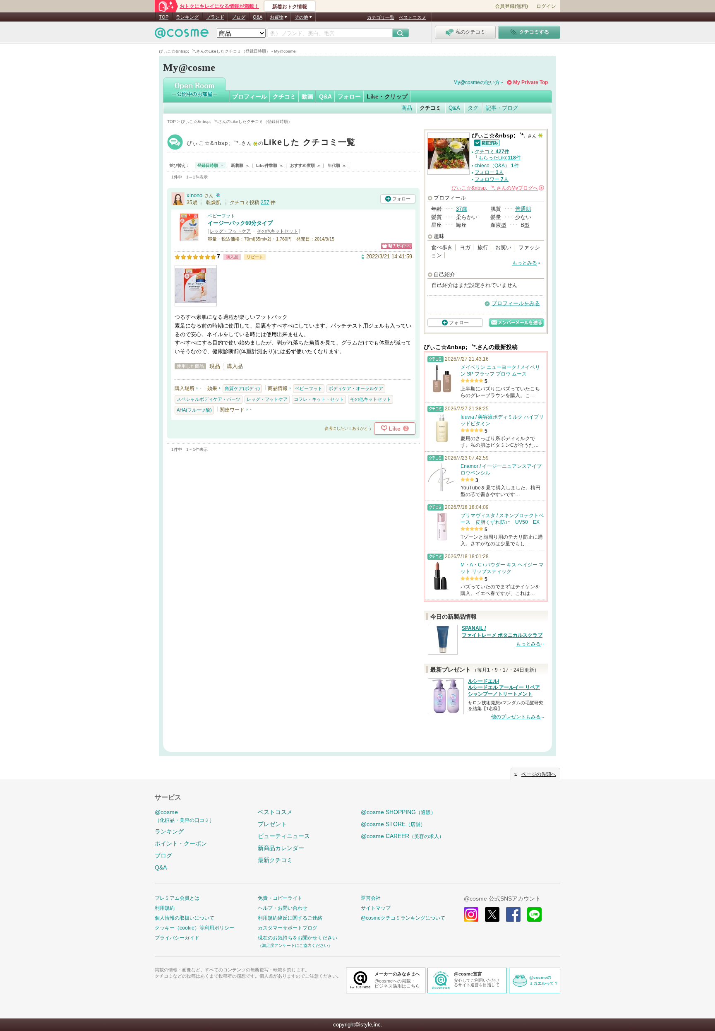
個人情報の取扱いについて (184, 918)
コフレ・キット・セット (319, 399)
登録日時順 (207, 165)
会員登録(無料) (511, 6)
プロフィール (249, 96)
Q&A (257, 16)
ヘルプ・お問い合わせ (282, 908)
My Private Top (530, 82)
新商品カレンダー (281, 848)
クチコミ (284, 96)
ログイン (546, 6)
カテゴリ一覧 (380, 17)
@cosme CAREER (402, 836)
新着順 (237, 165)
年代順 (334, 165)
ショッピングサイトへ (396, 246)
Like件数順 (266, 165)
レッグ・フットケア (230, 231)
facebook (513, 914)
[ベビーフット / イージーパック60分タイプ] (189, 238)
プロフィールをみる (516, 303)
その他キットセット (277, 231)
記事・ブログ (502, 108)
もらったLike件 (499, 158)
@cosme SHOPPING (398, 812)
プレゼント (272, 824)
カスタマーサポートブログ (287, 928)
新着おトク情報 (289, 7)
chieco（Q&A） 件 (497, 166)
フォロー (349, 96)
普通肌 (523, 209)
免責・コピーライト (280, 898)
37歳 (461, 209)
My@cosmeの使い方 (476, 82)
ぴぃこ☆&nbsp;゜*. (271, 143)
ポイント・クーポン (181, 843)
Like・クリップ (387, 96)
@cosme (184, 816)
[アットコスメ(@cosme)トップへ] (182, 35)
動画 (307, 96)
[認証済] (485, 142)
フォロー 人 (489, 172)
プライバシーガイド (177, 938)
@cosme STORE (393, 824)
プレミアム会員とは (177, 898)
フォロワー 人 (492, 179)
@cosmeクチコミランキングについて (403, 918)
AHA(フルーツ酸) (194, 409)
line (534, 914)
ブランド (215, 16)
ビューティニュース (284, 836)
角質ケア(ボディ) (242, 388)
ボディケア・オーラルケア (356, 388)
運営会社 (371, 898)
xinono (194, 195)
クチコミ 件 (492, 151)
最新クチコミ (275, 860)
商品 (406, 108)
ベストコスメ (412, 17)
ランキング (187, 16)
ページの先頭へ (538, 774)
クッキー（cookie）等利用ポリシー (194, 928)
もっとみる (524, 263)
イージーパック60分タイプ (240, 223)
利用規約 (165, 908)
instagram (471, 914)
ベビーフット (221, 215)
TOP (163, 16)
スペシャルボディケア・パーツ (208, 399)
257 (265, 202)
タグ (473, 108)
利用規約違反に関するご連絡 (290, 918)
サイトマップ (376, 908)
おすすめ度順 (302, 165)
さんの (497, 188)
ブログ (238, 16)
